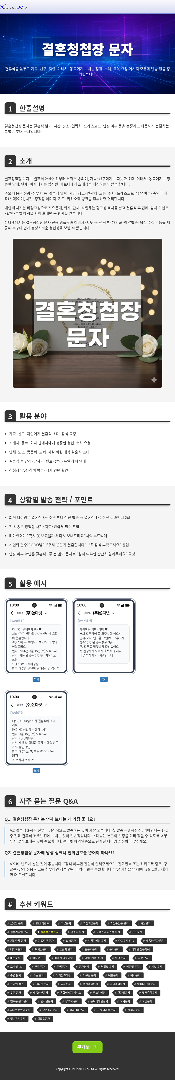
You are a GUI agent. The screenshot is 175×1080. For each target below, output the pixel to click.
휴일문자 (147, 1001)
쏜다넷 (87, 6)
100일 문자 (16, 923)
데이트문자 (16, 949)
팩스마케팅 (99, 993)
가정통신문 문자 (119, 923)
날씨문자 (71, 941)
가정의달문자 (90, 923)
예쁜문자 (113, 975)
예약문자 (135, 975)
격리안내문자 (77, 1010)
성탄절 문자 (132, 967)
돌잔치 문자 (66, 949)
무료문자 (40, 967)
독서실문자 (41, 949)
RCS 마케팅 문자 (106, 1010)
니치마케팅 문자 (97, 941)
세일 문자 (157, 967)
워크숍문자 (43, 1019)
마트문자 (15, 958)
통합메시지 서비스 (70, 993)
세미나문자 (134, 1010)
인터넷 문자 (42, 984)
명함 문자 (143, 958)
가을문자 (66, 923)
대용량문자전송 (155, 941)
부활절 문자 (107, 967)
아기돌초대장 (63, 975)
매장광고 (37, 958)
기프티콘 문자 (46, 941)
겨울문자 (146, 923)
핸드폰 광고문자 (19, 1001)
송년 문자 (15, 975)
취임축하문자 (117, 984)
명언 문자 (120, 958)
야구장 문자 (89, 975)
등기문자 (114, 949)
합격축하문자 (149, 993)
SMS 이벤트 (42, 923)
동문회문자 (91, 949)
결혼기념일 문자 (19, 932)
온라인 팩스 (16, 984)
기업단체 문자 (18, 941)
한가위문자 (124, 993)
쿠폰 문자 (15, 993)
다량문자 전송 (126, 941)
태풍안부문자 (40, 993)
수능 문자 (38, 975)
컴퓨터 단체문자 (146, 984)
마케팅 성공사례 (140, 949)
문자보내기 (87, 1047)
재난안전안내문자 (20, 1010)
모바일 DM (16, 967)
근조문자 (137, 932)
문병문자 (62, 967)
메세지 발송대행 (63, 958)
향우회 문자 (71, 1001)
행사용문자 (47, 1001)
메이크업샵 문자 (94, 958)
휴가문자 (125, 1001)
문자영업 (84, 967)
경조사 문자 (77, 932)
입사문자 (66, 984)
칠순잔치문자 (17, 1019)
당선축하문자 (49, 1010)
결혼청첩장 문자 (50, 932)
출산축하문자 (90, 984)
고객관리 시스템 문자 (108, 932)
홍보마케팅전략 (99, 1001)
